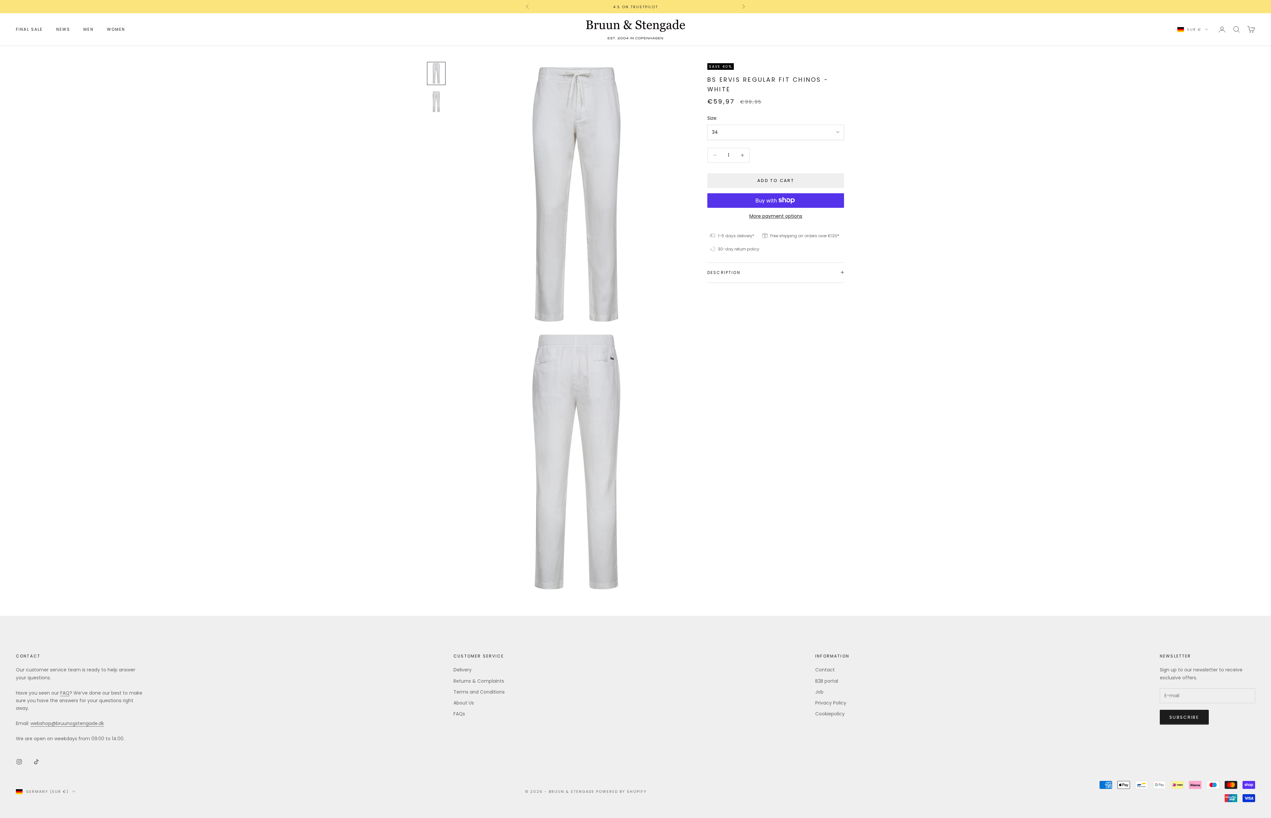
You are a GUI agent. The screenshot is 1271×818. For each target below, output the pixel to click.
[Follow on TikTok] (36, 761)
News (63, 29)
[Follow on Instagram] (19, 761)
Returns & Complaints (478, 681)
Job (819, 692)
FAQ (65, 693)
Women (116, 29)
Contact (825, 669)
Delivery (462, 669)
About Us (463, 703)
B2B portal (826, 681)
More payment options (775, 215)
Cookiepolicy (830, 713)
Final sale (29, 29)
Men (88, 29)
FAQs (459, 713)
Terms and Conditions (479, 692)
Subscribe (1184, 717)
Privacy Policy (830, 703)
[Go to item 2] (436, 101)
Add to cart (775, 180)
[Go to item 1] (436, 73)
